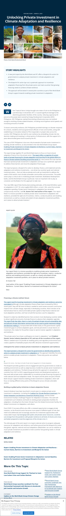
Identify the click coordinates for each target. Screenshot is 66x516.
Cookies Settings (16, 513)
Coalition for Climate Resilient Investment (43, 393)
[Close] (63, 501)
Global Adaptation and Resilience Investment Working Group (24, 395)
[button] (9, 104)
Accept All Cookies (28, 513)
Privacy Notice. (17, 509)
